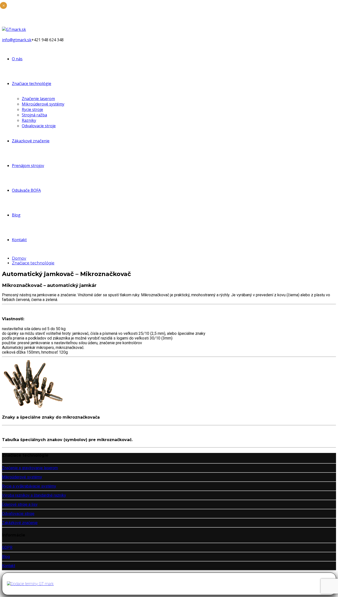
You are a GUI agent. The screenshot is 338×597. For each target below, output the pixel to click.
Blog (16, 215)
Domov (19, 258)
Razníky (29, 120)
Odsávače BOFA (26, 190)
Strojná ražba (34, 115)
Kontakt (19, 239)
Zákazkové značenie (30, 141)
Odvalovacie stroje (39, 125)
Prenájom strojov (28, 165)
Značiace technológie (31, 83)
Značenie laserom (38, 98)
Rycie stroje (32, 109)
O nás (17, 59)
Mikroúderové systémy (43, 104)
